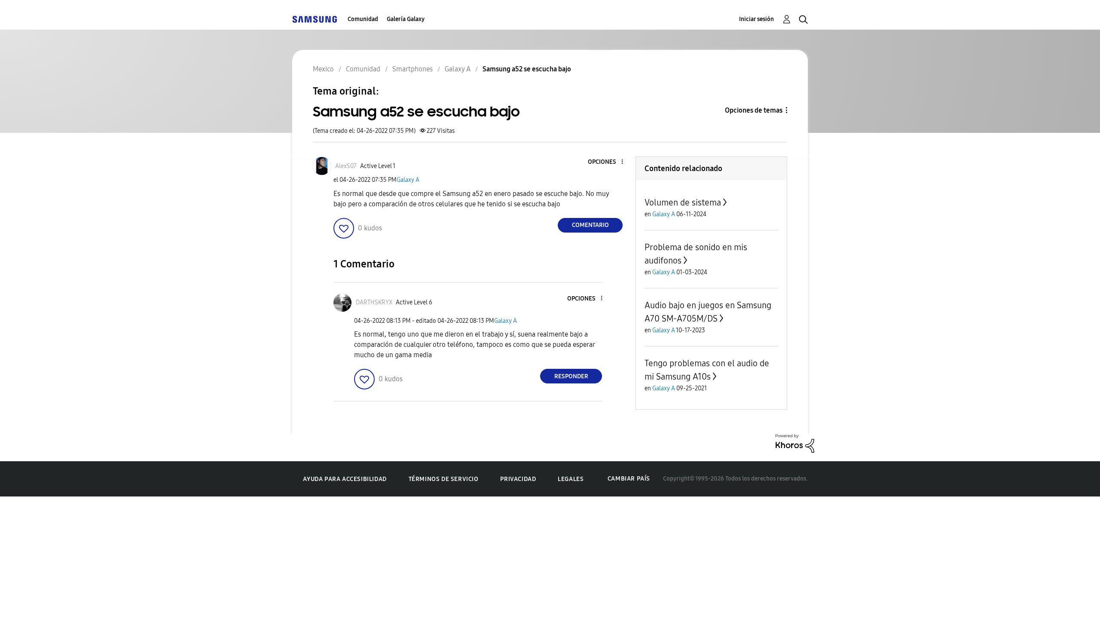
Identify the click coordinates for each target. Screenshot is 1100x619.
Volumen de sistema (683, 202)
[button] (608, 162)
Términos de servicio (444, 479)
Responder (571, 376)
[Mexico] (314, 19)
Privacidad (518, 479)
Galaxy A (408, 180)
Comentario (590, 225)
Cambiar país (629, 478)
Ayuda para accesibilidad (344, 479)
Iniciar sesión (756, 19)
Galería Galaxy (406, 19)
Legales (571, 479)
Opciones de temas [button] (753, 110)
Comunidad (363, 19)
